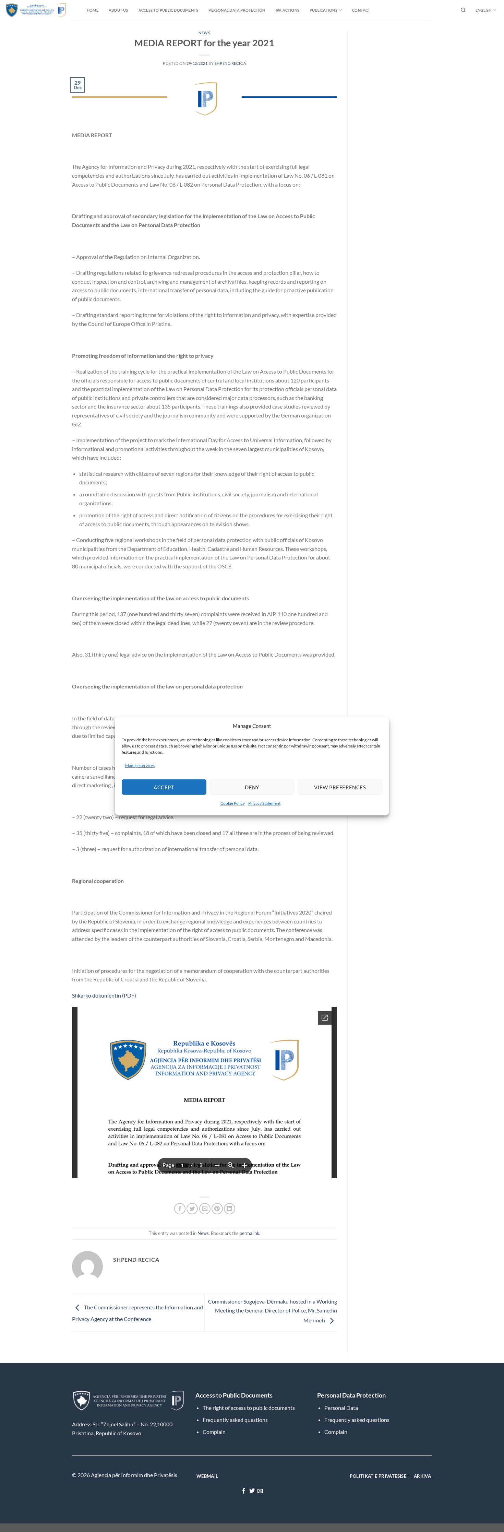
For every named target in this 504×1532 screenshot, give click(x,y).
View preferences (340, 787)
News (204, 33)
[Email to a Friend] (205, 1208)
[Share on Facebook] (179, 1208)
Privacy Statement (264, 803)
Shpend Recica (230, 63)
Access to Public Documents (169, 10)
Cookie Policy (232, 803)
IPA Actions (287, 10)
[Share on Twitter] (192, 1208)
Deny (252, 787)
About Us (118, 10)
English (484, 10)
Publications (323, 10)
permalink (249, 1233)
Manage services (140, 765)
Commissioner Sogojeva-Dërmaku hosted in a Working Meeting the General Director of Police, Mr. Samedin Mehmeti (272, 1310)
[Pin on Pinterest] (217, 1208)
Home (92, 10)
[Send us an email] (260, 1491)
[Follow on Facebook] (243, 1491)
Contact (361, 10)
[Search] (463, 10)
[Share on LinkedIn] (229, 1208)
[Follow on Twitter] (252, 1491)
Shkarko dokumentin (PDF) (104, 995)
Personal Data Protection (236, 10)
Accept (164, 787)
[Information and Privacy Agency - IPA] (22, 10)
